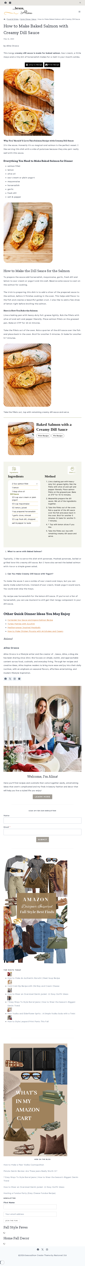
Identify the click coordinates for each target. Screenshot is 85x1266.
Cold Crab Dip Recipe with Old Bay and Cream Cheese (33, 986)
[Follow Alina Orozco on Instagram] (15, 679)
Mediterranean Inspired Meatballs (24, 627)
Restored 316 (60, 1255)
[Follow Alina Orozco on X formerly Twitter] (10, 679)
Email (7, 827)
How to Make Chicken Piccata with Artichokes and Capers (35, 631)
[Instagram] (10, 3)
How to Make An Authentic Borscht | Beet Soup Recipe (34, 978)
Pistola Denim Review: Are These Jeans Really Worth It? (30, 1171)
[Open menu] (79, 11)
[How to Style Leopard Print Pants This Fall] (45, 1017)
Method (72, 472)
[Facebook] (6, 3)
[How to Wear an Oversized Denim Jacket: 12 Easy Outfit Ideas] (45, 990)
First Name (9, 1202)
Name (6, 815)
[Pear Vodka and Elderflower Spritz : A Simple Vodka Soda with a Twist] (45, 1009)
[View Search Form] (80, 2)
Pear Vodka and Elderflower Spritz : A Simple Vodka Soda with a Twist (41, 1013)
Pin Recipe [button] (57, 436)
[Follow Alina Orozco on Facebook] (6, 679)
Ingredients (14, 472)
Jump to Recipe (35, 65)
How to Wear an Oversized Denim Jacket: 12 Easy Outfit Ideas (38, 994)
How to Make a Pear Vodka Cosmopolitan (24, 1165)
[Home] (4, 19)
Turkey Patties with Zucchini (21, 624)
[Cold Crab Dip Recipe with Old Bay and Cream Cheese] (45, 982)
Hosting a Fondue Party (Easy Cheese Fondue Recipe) (30, 1193)
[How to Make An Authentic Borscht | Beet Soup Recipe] (45, 974)
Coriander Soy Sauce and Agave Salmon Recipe (30, 620)
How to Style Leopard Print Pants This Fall (28, 1021)
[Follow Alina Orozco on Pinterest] (19, 679)
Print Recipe (53, 65)
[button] (37, 484)
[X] (42, 1249)
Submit (42, 839)
